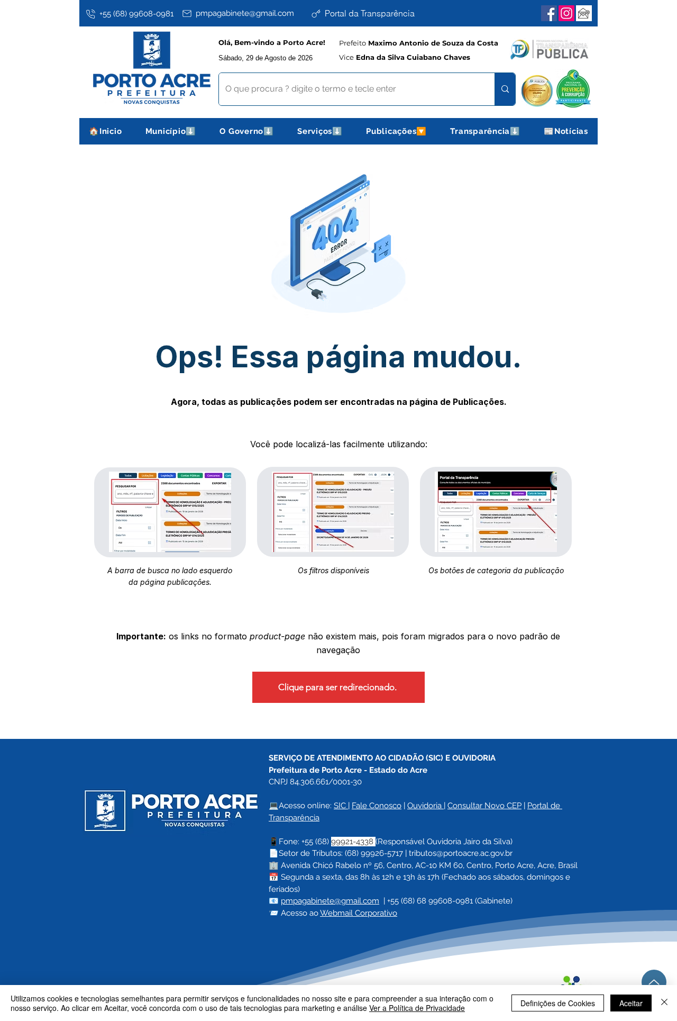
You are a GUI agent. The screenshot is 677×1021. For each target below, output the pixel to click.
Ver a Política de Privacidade (417, 1007)
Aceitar (631, 1003)
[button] (171, 131)
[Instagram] (566, 13)
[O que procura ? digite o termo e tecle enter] (505, 89)
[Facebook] (549, 13)
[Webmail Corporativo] (584, 13)
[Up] (654, 982)
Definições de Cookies (557, 1003)
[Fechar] (664, 1003)
